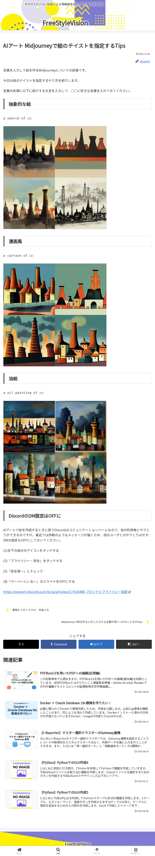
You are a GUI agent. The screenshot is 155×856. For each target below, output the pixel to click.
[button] (143, 640)
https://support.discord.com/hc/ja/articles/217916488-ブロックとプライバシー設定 (65, 591)
